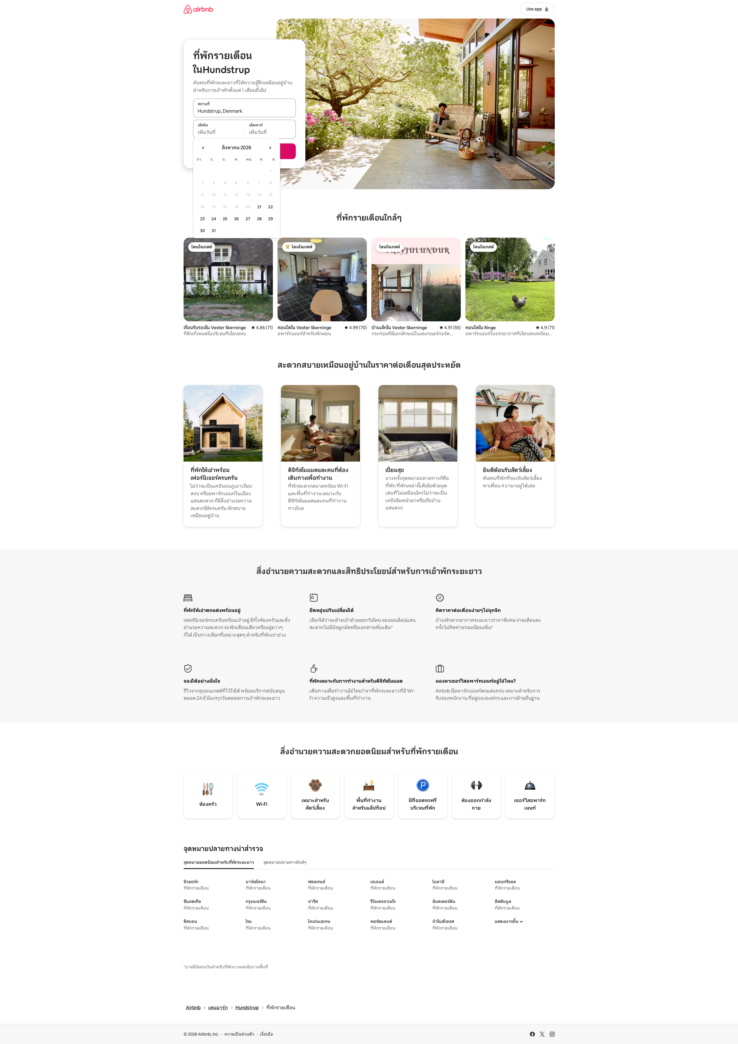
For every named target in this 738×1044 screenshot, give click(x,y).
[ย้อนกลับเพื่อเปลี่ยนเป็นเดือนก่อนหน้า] (203, 148)
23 (202, 218)
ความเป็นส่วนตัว (239, 1034)
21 (259, 206)
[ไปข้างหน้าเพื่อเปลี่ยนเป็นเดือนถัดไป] (270, 148)
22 (270, 206)
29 (270, 218)
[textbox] (219, 132)
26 (236, 218)
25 (225, 218)
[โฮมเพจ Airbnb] (198, 9)
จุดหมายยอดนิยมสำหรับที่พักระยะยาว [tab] (219, 862)
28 (259, 218)
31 (214, 230)
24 (213, 218)
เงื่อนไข (266, 1034)
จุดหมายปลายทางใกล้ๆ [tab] (285, 862)
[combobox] (244, 111)
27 (248, 218)
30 (202, 230)
